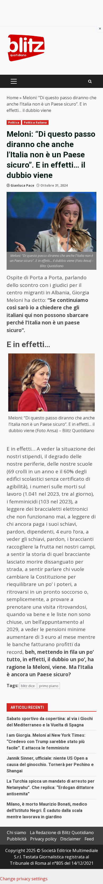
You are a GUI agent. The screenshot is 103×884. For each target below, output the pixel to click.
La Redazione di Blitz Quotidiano (62, 832)
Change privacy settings (24, 879)
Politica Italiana (35, 122)
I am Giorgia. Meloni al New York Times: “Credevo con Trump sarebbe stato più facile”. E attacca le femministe (46, 741)
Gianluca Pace (22, 185)
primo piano (48, 685)
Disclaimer (70, 839)
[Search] (90, 81)
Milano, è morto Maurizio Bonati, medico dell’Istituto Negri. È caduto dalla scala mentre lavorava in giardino (47, 810)
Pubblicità (16, 839)
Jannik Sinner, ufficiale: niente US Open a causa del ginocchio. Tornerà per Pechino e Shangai (50, 764)
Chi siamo (16, 832)
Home (12, 98)
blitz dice (28, 685)
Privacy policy (43, 839)
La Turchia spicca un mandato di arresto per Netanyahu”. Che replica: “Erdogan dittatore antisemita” (51, 787)
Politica (13, 122)
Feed (89, 839)
